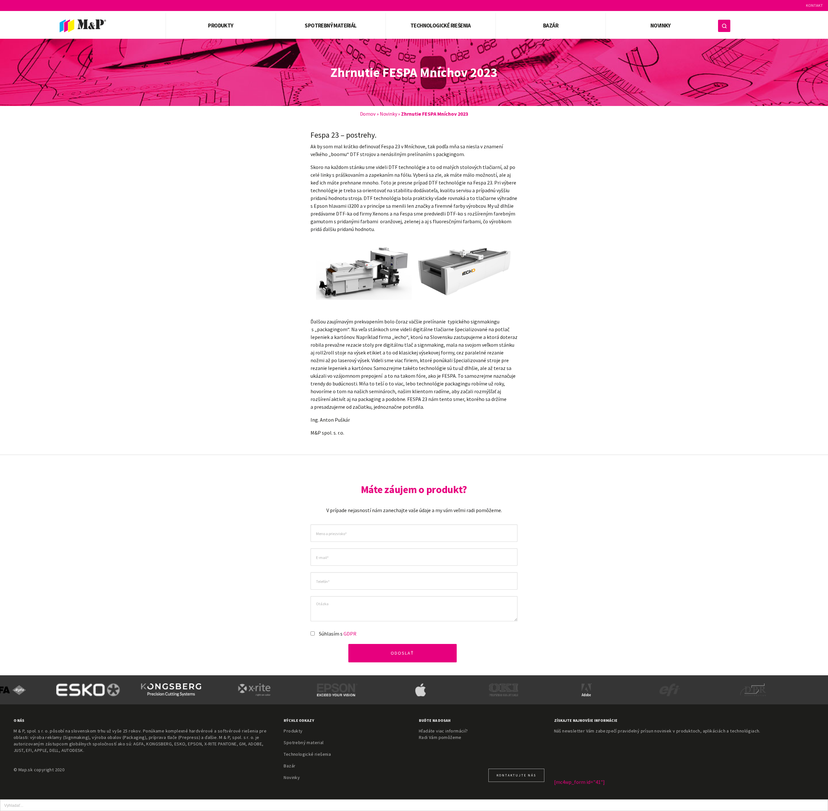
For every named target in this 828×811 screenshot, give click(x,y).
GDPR (349, 633)
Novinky (660, 25)
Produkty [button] (220, 25)
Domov (368, 114)
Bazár (550, 25)
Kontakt (814, 5)
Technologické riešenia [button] (440, 25)
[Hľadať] (724, 26)
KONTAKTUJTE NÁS (516, 775)
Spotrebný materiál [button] (330, 25)
